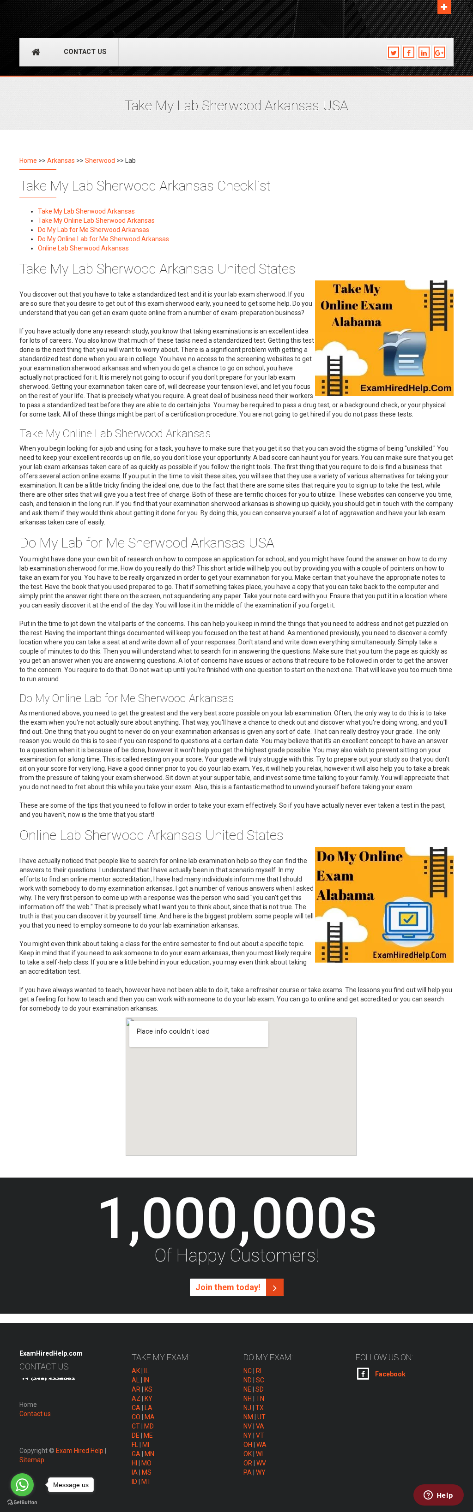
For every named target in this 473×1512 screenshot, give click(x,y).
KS (148, 1389)
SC (260, 1380)
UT (261, 1417)
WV (261, 1463)
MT (146, 1481)
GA (136, 1454)
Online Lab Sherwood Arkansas (83, 248)
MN (149, 1454)
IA (135, 1472)
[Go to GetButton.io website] (22, 1503)
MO (146, 1463)
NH (247, 1398)
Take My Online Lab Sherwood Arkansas (96, 220)
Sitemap (31, 1460)
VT (260, 1435)
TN (260, 1398)
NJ (247, 1407)
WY (261, 1472)
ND (247, 1380)
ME (148, 1435)
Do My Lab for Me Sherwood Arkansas (93, 229)
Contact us (85, 52)
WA (261, 1444)
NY (247, 1435)
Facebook (390, 1374)
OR (247, 1463)
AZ (136, 1398)
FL (135, 1444)
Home (28, 160)
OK (247, 1454)
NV (247, 1426)
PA (247, 1472)
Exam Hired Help (79, 1450)
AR (136, 1389)
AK (136, 1371)
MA (150, 1417)
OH (247, 1444)
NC (247, 1371)
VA (260, 1426)
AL (135, 1380)
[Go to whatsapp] (22, 1484)
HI (134, 1463)
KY (148, 1398)
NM (248, 1417)
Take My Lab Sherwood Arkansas (86, 211)
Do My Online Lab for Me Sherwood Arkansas (103, 239)
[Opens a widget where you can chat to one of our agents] (438, 1495)
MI (145, 1444)
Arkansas (61, 160)
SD (259, 1389)
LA (148, 1407)
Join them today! (228, 1287)
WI (259, 1454)
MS (147, 1472)
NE (247, 1389)
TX (259, 1407)
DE (135, 1435)
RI (258, 1371)
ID (134, 1481)
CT (136, 1426)
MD (149, 1426)
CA (136, 1407)
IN (146, 1380)
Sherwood (100, 160)
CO (136, 1417)
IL (146, 1371)
